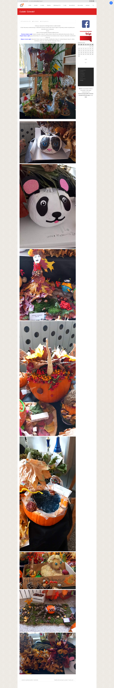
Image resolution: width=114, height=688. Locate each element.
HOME (29, 5)
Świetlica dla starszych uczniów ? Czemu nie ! (64, 680)
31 (79, 56)
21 (88, 52)
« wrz (86, 59)
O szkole (42, 5)
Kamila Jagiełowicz (45, 21)
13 (85, 50)
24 (79, 54)
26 (83, 54)
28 (88, 54)
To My (64, 5)
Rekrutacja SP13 (57, 5)
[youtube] (91, 1)
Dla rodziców (72, 5)
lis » (86, 62)
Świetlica (49, 5)
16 (92, 50)
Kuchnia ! (88, 5)
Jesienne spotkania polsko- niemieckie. (29, 680)
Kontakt (35, 5)
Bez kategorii (36, 21)
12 (83, 50)
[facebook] (90, 1)
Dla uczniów (80, 5)
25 (81, 54)
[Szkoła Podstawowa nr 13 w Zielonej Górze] (20, 5)
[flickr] (93, 1)
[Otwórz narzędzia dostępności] (111, 2)
